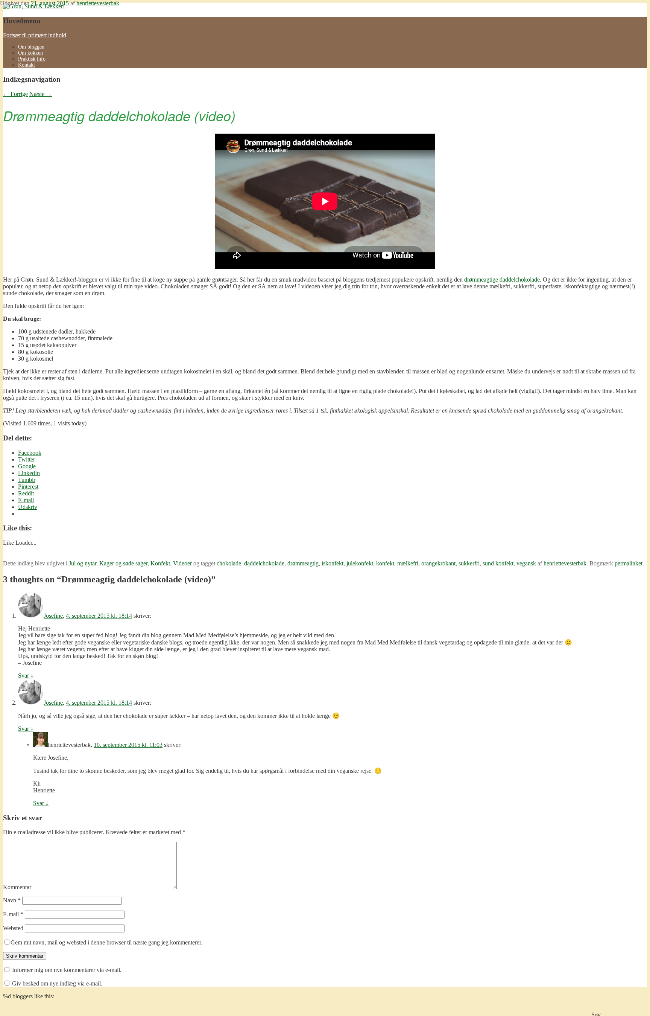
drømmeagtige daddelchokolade (502, 279)
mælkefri (407, 563)
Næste (40, 94)
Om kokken (30, 53)
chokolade (229, 563)
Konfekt (160, 563)
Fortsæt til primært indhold (34, 35)
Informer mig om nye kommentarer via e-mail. (66, 970)
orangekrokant (438, 563)
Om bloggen (31, 47)
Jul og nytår (82, 563)
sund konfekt (498, 563)
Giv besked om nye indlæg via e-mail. (57, 983)
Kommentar (17, 887)
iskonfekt (332, 563)
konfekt (385, 563)
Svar (25, 675)
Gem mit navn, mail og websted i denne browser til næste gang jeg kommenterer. (106, 942)
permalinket (628, 563)
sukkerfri (469, 563)
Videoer (182, 563)
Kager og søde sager (123, 563)
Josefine (53, 615)
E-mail (13, 914)
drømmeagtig (303, 563)
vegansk (526, 563)
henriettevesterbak (97, 3)
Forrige (15, 94)
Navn (12, 900)
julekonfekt (359, 563)
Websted (13, 928)
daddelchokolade (264, 563)
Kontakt (26, 65)
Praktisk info (32, 59)
